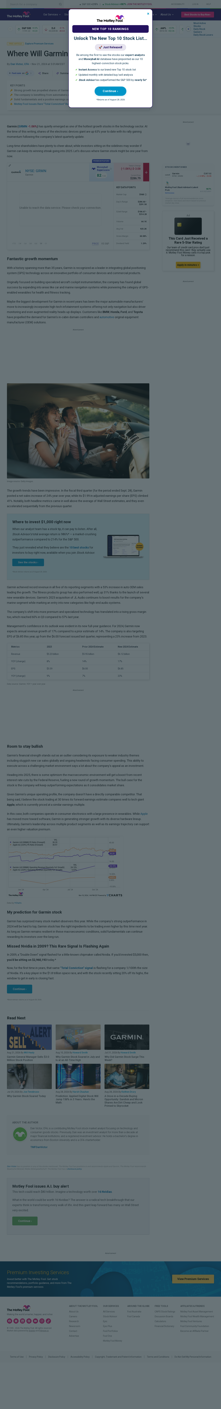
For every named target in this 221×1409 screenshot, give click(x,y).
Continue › (110, 91)
